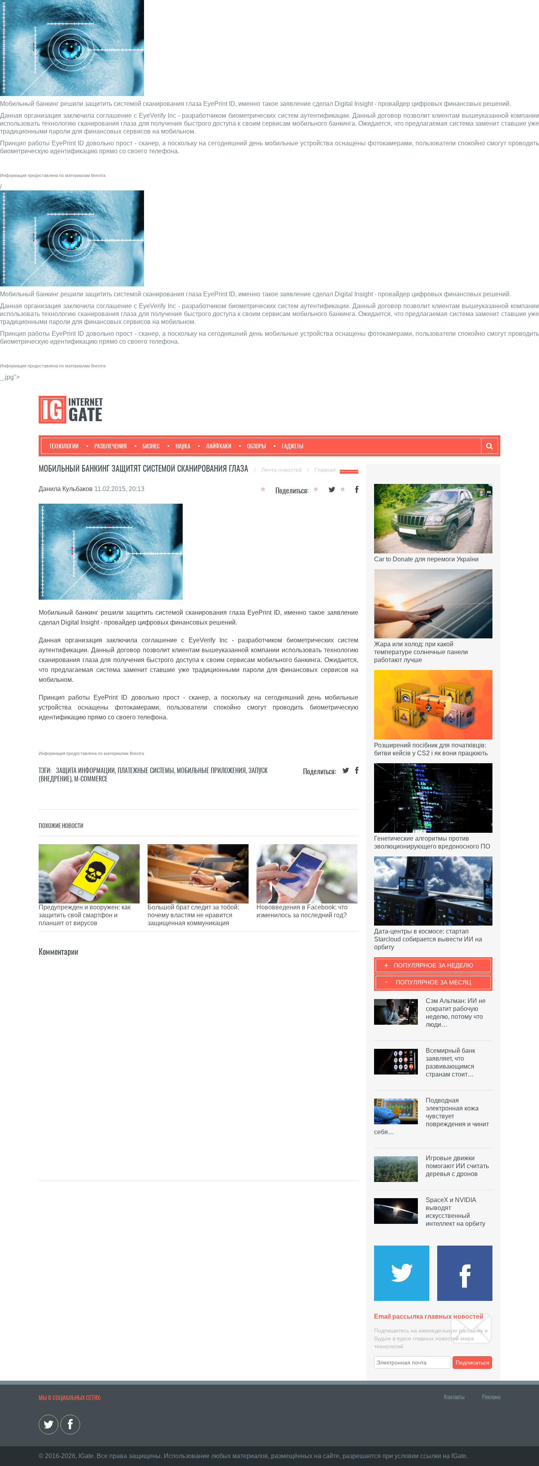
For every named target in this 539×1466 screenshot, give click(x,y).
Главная (325, 470)
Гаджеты (292, 446)
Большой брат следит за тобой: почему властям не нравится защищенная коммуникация (193, 915)
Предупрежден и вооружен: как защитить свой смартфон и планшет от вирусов (85, 915)
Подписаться (472, 1362)
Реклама (491, 1397)
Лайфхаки (218, 446)
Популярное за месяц (433, 982)
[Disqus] (198, 1056)
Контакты (454, 1397)
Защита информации (85, 770)
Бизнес (151, 446)
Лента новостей (282, 470)
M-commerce (91, 779)
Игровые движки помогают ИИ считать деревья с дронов (457, 1166)
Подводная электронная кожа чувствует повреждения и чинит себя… (431, 1116)
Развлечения (110, 446)
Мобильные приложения (211, 770)
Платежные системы (146, 770)
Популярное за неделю (433, 965)
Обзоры (256, 446)
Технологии (64, 446)
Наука (183, 446)
